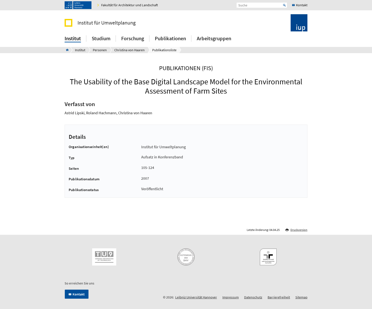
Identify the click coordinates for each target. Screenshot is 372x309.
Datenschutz (253, 297)
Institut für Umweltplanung (107, 22)
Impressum (230, 297)
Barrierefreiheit (279, 297)
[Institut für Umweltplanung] (66, 50)
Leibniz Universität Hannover (196, 297)
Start (284, 5)
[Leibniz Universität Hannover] (78, 5)
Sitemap (301, 297)
